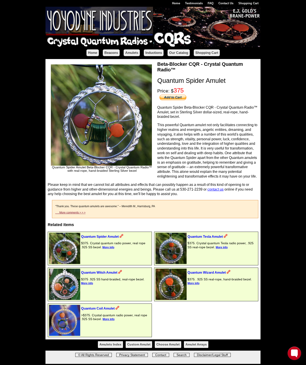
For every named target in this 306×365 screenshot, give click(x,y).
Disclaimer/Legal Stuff (212, 355)
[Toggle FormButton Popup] (294, 353)
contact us (215, 189)
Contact (160, 355)
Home (176, 3)
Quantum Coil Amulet (98, 308)
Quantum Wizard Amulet (206, 272)
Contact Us (225, 3)
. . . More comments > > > (70, 212)
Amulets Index (110, 344)
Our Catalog (178, 53)
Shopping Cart (248, 3)
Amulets (131, 53)
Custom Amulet (139, 344)
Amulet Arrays (196, 344)
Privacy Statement (132, 355)
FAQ (210, 3)
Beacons (111, 53)
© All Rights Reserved (93, 355)
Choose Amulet (168, 344)
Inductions (153, 53)
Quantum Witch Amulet (99, 272)
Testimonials (194, 3)
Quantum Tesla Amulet (205, 236)
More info (108, 247)
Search (182, 355)
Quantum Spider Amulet (100, 236)
